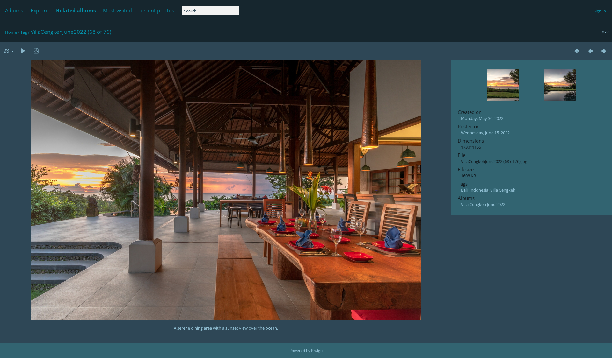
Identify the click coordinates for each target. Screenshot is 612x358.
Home (11, 32)
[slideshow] (22, 50)
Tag (23, 32)
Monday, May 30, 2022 (482, 118)
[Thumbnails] (577, 50)
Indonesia (479, 190)
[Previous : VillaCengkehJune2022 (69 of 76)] (590, 50)
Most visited (117, 10)
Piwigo (317, 350)
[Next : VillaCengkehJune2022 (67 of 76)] (603, 50)
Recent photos (156, 10)
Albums (14, 10)
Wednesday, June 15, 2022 (485, 133)
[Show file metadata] (36, 50)
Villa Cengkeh (502, 190)
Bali (464, 190)
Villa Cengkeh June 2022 (483, 204)
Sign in (600, 11)
